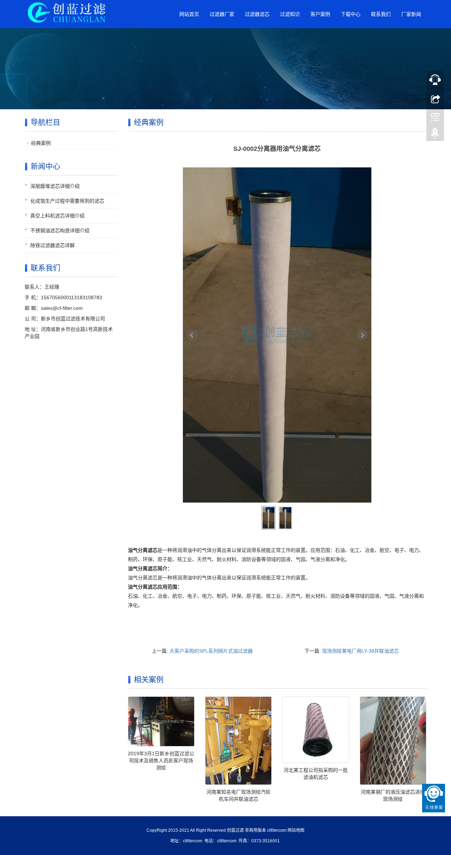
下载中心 (350, 14)
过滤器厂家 (222, 14)
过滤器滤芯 (257, 14)
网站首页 (189, 14)
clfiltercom (276, 830)
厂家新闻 (411, 14)
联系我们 (381, 14)
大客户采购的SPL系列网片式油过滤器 (211, 651)
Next (362, 335)
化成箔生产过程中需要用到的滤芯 (67, 201)
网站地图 (296, 830)
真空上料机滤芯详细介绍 (57, 216)
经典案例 (41, 143)
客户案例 (320, 14)
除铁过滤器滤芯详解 (52, 245)
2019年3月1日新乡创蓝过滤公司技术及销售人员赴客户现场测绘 (161, 760)
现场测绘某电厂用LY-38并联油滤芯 (360, 651)
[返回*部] (435, 135)
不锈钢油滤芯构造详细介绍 (59, 230)
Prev (192, 335)
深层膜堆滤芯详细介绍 (55, 186)
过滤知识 (290, 14)
